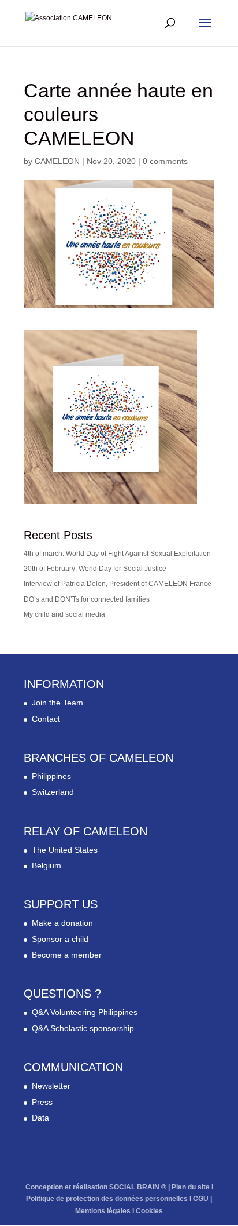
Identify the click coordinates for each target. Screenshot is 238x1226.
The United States (65, 849)
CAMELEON (57, 161)
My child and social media (64, 614)
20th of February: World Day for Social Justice (95, 569)
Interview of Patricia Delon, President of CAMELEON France (117, 584)
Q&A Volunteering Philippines (84, 1012)
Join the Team (57, 702)
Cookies (149, 1211)
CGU (201, 1199)
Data (40, 1117)
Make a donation (62, 922)
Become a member (67, 954)
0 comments (165, 161)
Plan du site (191, 1187)
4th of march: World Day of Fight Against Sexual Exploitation (117, 554)
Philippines (51, 776)
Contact (46, 718)
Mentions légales (103, 1211)
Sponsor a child (60, 939)
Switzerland (53, 791)
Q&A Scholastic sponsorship (83, 1028)
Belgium (46, 865)
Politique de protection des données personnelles (107, 1199)
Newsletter (51, 1085)
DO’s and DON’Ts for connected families (87, 599)
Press (42, 1102)
